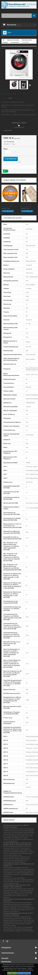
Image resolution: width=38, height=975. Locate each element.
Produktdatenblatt (19, 127)
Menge (5, 149)
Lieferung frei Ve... (26, 204)
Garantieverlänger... (7, 204)
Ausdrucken (8, 130)
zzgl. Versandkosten (9, 141)
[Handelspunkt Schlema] (19, 5)
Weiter (30, 85)
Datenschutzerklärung (24, 973)
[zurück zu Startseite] (3, 40)
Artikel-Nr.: (4, 98)
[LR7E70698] (14, 85)
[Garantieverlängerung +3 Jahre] (10, 193)
